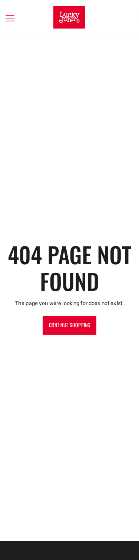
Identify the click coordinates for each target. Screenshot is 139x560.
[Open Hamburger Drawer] (10, 18)
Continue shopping (69, 325)
